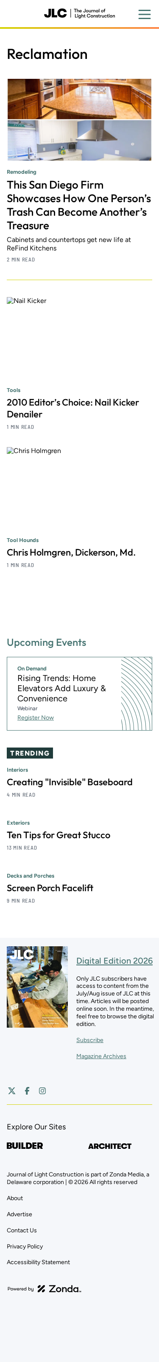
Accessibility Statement (38, 1262)
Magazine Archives (101, 1056)
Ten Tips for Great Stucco (58, 835)
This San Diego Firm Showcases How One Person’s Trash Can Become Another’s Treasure (79, 205)
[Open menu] (144, 14)
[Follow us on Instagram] (42, 1091)
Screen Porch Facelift (50, 888)
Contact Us (22, 1230)
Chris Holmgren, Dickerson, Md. (71, 552)
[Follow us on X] (12, 1091)
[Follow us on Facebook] (27, 1091)
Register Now (35, 717)
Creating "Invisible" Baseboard (70, 782)
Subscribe (89, 1040)
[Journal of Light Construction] (79, 13)
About (15, 1198)
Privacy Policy (25, 1246)
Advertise (19, 1214)
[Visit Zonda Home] (44, 1288)
